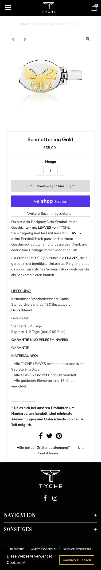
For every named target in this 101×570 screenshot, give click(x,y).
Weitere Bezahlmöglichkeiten (50, 213)
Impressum (17, 549)
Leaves (43, 24)
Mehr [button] (26, 563)
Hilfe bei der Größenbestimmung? (43, 447)
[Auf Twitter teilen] (49, 437)
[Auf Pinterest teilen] (59, 437)
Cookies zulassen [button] (77, 560)
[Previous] (13, 39)
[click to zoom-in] (87, 39)
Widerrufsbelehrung (43, 549)
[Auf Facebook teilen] (41, 437)
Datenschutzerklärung (77, 549)
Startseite (28, 24)
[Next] (25, 39)
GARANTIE (20, 347)
